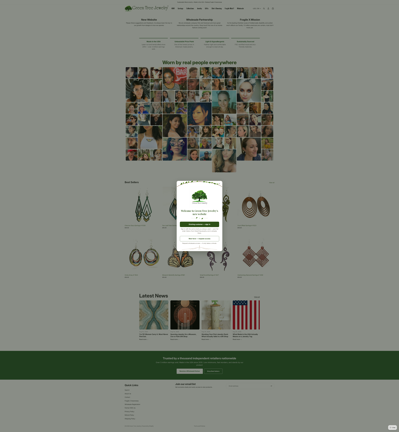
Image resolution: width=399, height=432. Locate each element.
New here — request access (199, 239)
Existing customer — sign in (199, 224)
